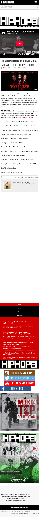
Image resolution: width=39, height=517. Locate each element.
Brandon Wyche (23, 513)
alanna (5, 67)
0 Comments (24, 67)
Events (25, 177)
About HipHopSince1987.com (19, 508)
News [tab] (19, 304)
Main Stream (31, 177)
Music (36, 177)
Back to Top (35, 513)
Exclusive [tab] (19, 315)
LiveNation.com (28, 117)
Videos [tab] (19, 311)
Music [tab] (19, 308)
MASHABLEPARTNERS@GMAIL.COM (15, 500)
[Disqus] (19, 222)
